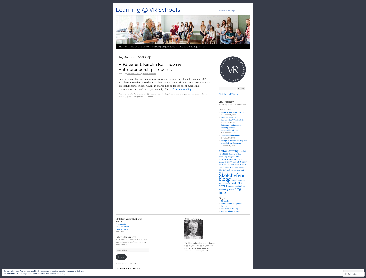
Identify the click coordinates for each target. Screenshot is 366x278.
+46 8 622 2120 (122, 229)
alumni (225, 154)
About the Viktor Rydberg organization (153, 46)
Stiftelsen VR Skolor (228, 94)
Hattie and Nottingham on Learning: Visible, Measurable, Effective (231, 127)
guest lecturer (200, 94)
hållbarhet (237, 162)
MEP (244, 165)
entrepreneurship (187, 94)
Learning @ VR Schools (148, 9)
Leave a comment (145, 96)
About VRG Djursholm (193, 46)
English (231, 156)
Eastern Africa (235, 154)
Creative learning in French (232, 135)
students (153, 94)
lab (228, 165)
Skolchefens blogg (141, 94)
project (222, 170)
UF (135, 96)
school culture (233, 170)
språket (228, 183)
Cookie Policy (59, 273)
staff (234, 183)
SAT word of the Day (229, 209)
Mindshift (224, 201)
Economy (223, 157)
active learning (228, 151)
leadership (235, 164)
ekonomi (175, 94)
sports (221, 183)
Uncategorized (226, 189)
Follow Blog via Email (126, 237)
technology (240, 186)
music (221, 167)
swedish (231, 186)
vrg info (160, 94)
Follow (121, 257)
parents (130, 94)
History (228, 162)
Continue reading (183, 89)
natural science (231, 167)
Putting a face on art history (232, 112)
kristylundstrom (149, 74)
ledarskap (123, 96)
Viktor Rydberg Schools (230, 211)
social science (238, 180)
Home (123, 46)
